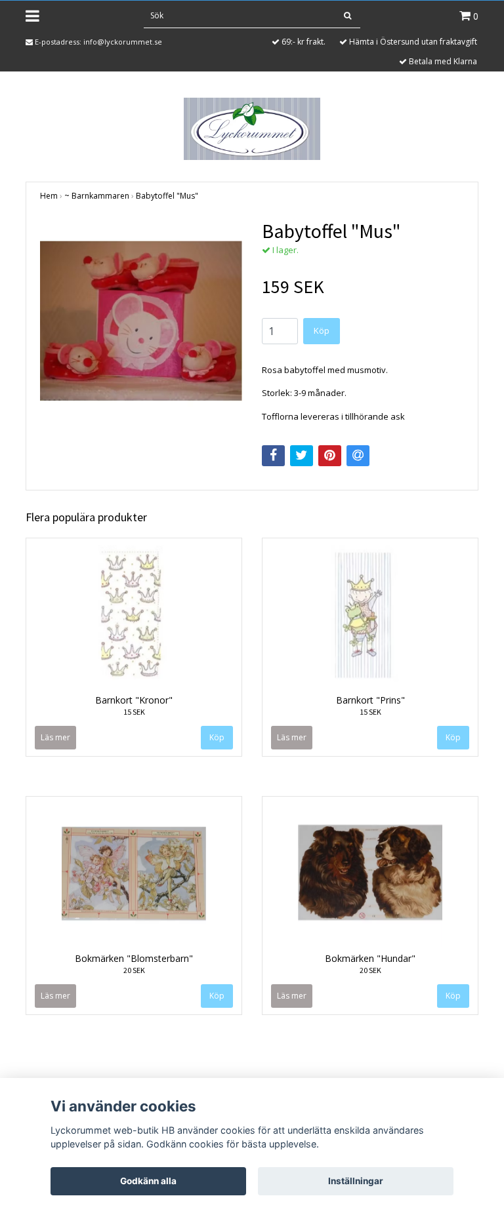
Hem (49, 195)
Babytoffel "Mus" (167, 195)
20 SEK (134, 970)
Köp (321, 330)
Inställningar (355, 1181)
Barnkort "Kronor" (134, 700)
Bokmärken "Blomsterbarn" (134, 958)
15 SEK (134, 712)
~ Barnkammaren (96, 195)
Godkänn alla (148, 1181)
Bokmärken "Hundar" (370, 958)
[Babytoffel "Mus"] (141, 320)
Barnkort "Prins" (370, 700)
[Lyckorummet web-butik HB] (252, 128)
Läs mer (55, 737)
